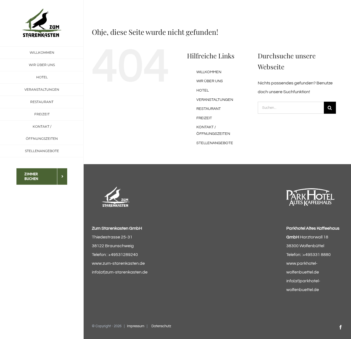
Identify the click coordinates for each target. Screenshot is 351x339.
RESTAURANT (208, 109)
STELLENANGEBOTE (214, 143)
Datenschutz (161, 326)
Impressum (135, 326)
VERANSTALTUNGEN (214, 100)
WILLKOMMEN (208, 72)
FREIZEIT (204, 118)
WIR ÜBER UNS (209, 81)
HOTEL (202, 90)
